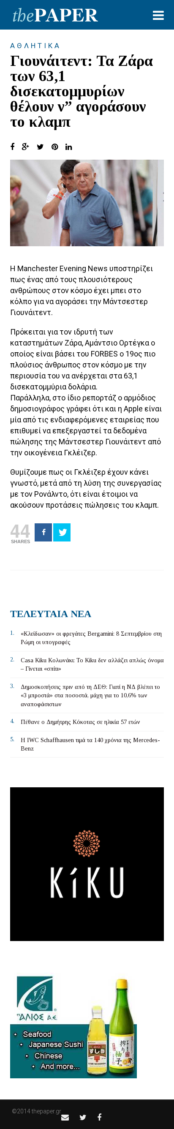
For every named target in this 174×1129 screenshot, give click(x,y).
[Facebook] (43, 532)
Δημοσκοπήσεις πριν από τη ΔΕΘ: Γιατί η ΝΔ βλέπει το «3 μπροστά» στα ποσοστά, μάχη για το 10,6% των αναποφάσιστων (90, 695)
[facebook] (99, 1117)
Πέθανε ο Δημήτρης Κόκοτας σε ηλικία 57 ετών (80, 722)
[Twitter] (62, 532)
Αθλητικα (35, 45)
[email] (65, 1117)
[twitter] (83, 1117)
